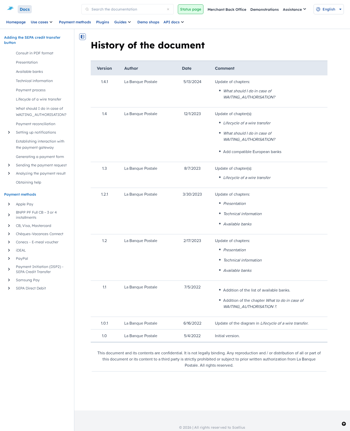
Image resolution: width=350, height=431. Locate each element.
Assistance (292, 9)
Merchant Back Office (227, 9)
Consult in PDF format (34, 53)
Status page (190, 9)
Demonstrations (264, 9)
